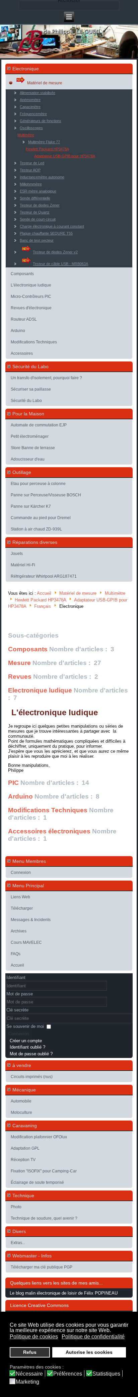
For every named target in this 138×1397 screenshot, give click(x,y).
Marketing (27, 1382)
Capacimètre (30, 107)
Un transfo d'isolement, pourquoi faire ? (46, 378)
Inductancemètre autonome (42, 177)
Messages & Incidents (31, 919)
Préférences (67, 1374)
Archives (18, 931)
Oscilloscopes (31, 128)
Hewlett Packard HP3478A (47, 149)
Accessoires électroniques (49, 831)
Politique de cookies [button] (34, 1336)
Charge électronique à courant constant (52, 226)
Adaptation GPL (25, 1148)
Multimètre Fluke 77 (44, 142)
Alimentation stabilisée (37, 93)
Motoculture (21, 1112)
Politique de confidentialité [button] (93, 1336)
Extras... (18, 1242)
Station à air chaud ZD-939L (36, 529)
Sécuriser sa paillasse (31, 389)
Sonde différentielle (35, 198)
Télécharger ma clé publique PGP (41, 1267)
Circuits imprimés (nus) (32, 1076)
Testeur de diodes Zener (40, 205)
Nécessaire (29, 1374)
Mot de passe (19, 993)
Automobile (21, 1101)
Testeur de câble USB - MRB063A (60, 264)
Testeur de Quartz (35, 212)
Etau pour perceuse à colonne (38, 483)
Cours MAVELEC (26, 942)
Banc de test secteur (37, 240)
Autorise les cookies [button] (89, 1352)
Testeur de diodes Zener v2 (55, 252)
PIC (13, 782)
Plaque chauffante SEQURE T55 (46, 233)
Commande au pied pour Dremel (41, 517)
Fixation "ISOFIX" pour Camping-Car (44, 1171)
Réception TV (23, 1159)
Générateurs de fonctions (40, 121)
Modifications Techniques (34, 342)
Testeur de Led (32, 163)
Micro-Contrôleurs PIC (31, 296)
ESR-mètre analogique (38, 191)
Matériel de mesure (44, 83)
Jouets (17, 553)
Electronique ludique (40, 690)
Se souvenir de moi (25, 1026)
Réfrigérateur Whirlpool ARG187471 (44, 576)
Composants (22, 273)
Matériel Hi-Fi (23, 565)
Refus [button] (30, 1352)
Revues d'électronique (31, 308)
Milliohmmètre (31, 184)
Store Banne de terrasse (33, 447)
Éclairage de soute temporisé (37, 1182)
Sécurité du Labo (26, 400)
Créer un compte (26, 1040)
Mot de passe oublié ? (31, 1053)
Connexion (21, 872)
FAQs (15, 954)
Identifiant (15, 977)
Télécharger (22, 908)
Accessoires (22, 353)
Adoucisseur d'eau (28, 459)
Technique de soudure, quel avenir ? (44, 1218)
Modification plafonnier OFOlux (39, 1137)
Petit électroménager (30, 436)
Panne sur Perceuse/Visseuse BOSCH (46, 495)
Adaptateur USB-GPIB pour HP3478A (64, 156)
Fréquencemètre (33, 114)
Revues (19, 676)
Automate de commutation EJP (39, 425)
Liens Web (20, 897)
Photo (16, 1207)
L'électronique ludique (31, 285)
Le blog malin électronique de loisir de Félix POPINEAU (64, 1293)
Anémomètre (30, 100)
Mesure (19, 662)
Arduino (18, 330)
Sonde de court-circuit (38, 219)
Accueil (44, 593)
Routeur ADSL (24, 319)
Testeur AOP (30, 170)
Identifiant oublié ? (27, 1047)
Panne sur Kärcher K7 (31, 506)
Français (42, 606)
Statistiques (106, 1374)
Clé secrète (17, 1009)
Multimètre (25, 135)
